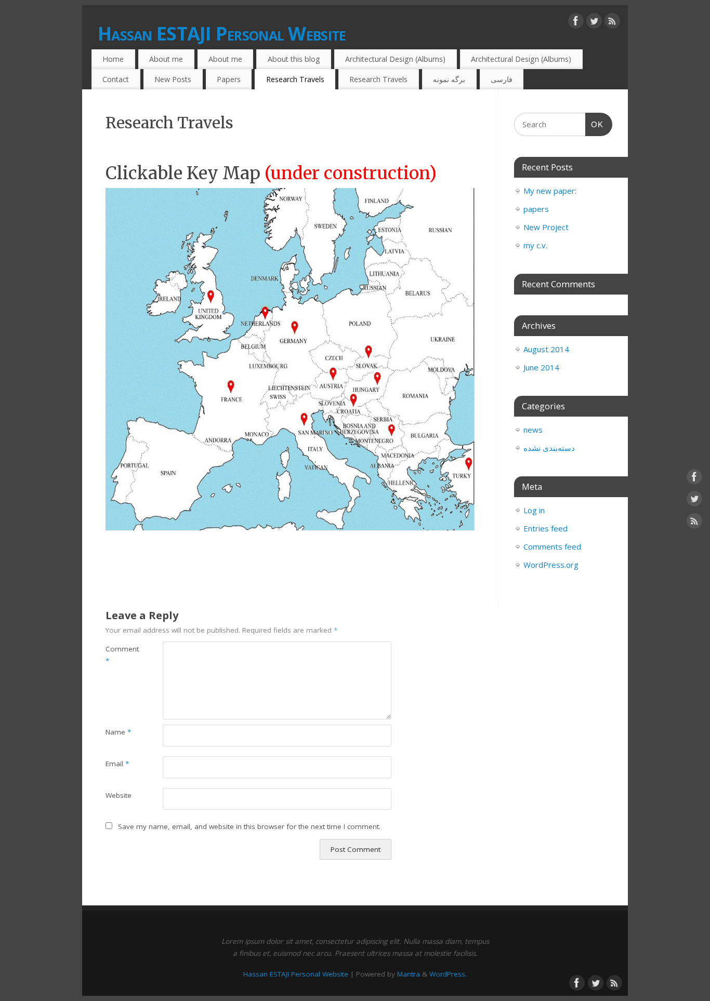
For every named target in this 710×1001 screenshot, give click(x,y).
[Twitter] (594, 23)
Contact (115, 79)
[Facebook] (576, 23)
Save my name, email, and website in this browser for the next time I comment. (249, 826)
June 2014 (541, 367)
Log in (534, 510)
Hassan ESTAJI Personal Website (222, 33)
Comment (120, 654)
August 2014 (546, 349)
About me (166, 59)
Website (119, 795)
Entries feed (545, 528)
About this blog (294, 59)
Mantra (408, 974)
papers (536, 209)
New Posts (172, 79)
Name (118, 732)
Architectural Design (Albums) (395, 59)
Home (113, 59)
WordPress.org (550, 564)
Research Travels (295, 79)
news (533, 429)
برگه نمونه (449, 79)
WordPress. (448, 974)
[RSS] (612, 23)
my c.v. (535, 245)
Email (117, 763)
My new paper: (549, 190)
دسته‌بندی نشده (549, 448)
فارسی (501, 79)
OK (594, 124)
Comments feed (552, 546)
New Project (546, 227)
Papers (229, 79)
